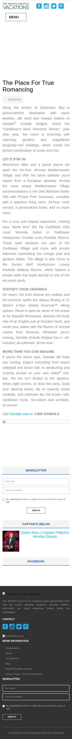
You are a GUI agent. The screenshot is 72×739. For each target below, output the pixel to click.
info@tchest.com (15, 636)
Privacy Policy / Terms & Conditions (24, 674)
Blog (8, 663)
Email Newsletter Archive (19, 668)
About (9, 653)
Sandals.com (19, 414)
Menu (14, 17)
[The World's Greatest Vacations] (16, 6)
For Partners (12, 658)
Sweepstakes (13, 648)
